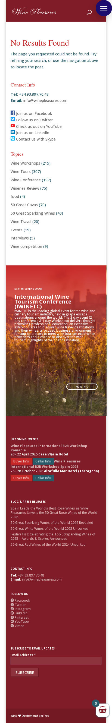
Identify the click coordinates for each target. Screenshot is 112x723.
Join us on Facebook (33, 113)
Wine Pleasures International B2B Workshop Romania (49, 448)
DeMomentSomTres (35, 716)
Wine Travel (21, 221)
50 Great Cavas (24, 204)
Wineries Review (25, 188)
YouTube (20, 621)
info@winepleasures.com (44, 100)
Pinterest (20, 617)
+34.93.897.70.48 (31, 575)
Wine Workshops (25, 163)
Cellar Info (43, 461)
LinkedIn (19, 613)
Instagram (21, 609)
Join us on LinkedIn (32, 132)
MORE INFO (82, 386)
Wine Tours (21, 171)
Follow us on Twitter (34, 119)
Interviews (20, 238)
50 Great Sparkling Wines (33, 213)
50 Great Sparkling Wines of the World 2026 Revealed (52, 522)
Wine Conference (26, 179)
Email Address (23, 655)
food (15, 196)
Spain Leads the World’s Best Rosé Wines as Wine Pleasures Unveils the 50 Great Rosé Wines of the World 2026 (54, 512)
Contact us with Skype (35, 139)
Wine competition (26, 246)
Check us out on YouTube (38, 126)
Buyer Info (21, 461)
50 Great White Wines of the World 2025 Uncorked (49, 528)
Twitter (18, 604)
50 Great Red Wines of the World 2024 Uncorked (48, 544)
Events (17, 229)
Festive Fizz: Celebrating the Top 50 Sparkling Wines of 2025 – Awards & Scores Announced (53, 536)
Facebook (20, 600)
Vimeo (17, 626)
